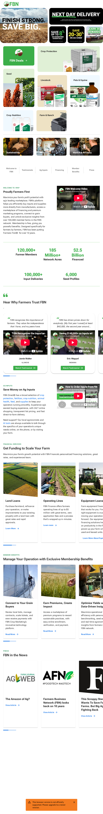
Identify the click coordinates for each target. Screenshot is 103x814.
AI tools (7, 423)
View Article (10, 705)
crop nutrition (29, 398)
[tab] (11, 170)
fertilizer (18, 398)
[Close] (74, 802)
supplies (24, 401)
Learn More (10, 528)
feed (13, 401)
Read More (10, 634)
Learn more (48, 525)
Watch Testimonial (23, 368)
